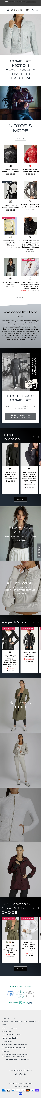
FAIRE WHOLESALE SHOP (14, 1044)
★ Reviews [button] (39, 550)
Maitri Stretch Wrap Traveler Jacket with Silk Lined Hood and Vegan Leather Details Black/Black (29, 478)
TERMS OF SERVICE (11, 1035)
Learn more (31, 2)
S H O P (20, 138)
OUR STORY (8, 1041)
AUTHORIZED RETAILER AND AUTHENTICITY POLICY (15, 1055)
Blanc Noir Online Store (23, 1083)
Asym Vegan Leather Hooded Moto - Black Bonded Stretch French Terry (10, 661)
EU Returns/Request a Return (15, 1060)
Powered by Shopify (20, 1086)
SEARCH (6, 1051)
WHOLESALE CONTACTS (14, 1048)
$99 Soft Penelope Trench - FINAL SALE (10, 949)
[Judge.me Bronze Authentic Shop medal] (30, 994)
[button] (8, 10)
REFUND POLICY (10, 1038)
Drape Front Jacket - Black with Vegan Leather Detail (10, 475)
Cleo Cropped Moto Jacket (10, 283)
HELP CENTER (8, 1018)
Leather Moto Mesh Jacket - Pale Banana (11, 243)
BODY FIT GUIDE (9, 1028)
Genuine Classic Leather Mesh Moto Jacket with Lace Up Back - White (30, 285)
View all (20, 297)
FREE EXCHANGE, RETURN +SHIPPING (20, 1021)
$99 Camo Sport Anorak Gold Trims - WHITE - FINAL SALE (29, 946)
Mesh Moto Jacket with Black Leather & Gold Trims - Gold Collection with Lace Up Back (30, 245)
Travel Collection (11, 437)
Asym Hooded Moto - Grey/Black (29, 654)
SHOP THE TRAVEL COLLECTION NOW (20, 416)
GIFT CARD (7, 1031)
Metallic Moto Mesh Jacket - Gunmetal (30, 206)
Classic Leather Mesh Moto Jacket (10, 171)
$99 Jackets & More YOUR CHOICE (16, 908)
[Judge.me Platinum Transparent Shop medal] (11, 994)
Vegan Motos (14, 622)
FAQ (4, 1025)
